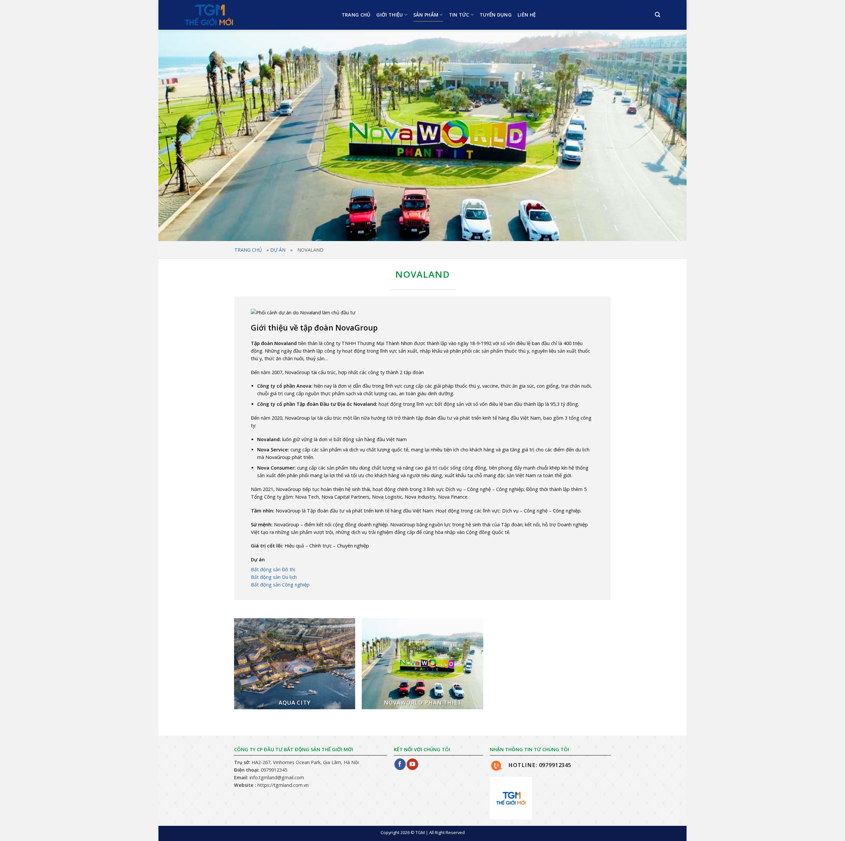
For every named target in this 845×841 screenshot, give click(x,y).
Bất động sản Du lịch (274, 577)
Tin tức (459, 15)
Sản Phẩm (425, 15)
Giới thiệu (389, 15)
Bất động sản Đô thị (273, 569)
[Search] (657, 14)
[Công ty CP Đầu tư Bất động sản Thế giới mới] (226, 15)
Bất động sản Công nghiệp (280, 584)
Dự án (278, 250)
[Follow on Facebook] (400, 764)
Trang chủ (356, 15)
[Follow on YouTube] (412, 764)
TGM (420, 832)
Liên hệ (527, 15)
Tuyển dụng (496, 15)
